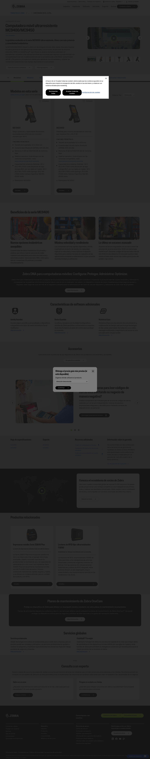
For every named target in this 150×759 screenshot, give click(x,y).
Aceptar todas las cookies (72, 92)
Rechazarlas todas (53, 92)
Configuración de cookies (91, 92)
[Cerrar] (106, 78)
